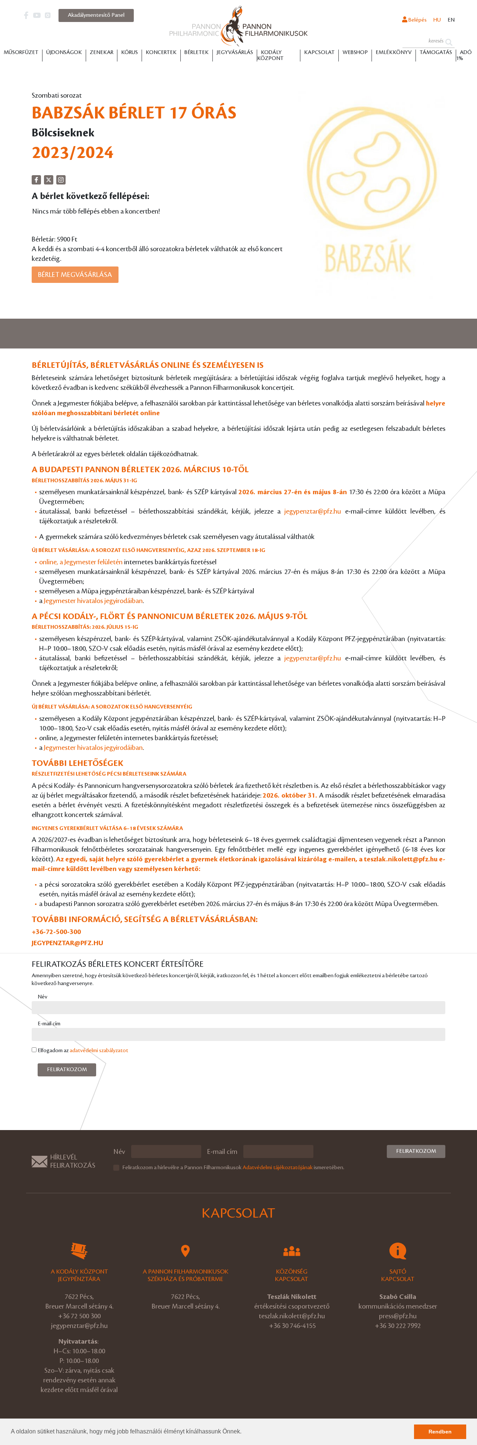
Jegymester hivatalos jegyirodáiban (93, 601)
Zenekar (101, 53)
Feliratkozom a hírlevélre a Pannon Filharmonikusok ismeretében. (233, 1168)
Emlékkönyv (394, 53)
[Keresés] (449, 41)
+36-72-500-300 (56, 932)
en (451, 20)
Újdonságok (64, 53)
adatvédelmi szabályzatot (99, 1051)
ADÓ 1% (464, 55)
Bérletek (196, 53)
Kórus (129, 53)
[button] (244, 1432)
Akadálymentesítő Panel (96, 15)
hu (437, 20)
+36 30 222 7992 (398, 1325)
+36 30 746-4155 (292, 1325)
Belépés (417, 20)
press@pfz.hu (398, 1316)
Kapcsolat (319, 53)
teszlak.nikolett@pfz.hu (400, 859)
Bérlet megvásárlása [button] (75, 274)
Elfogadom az (83, 1051)
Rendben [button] (440, 1432)
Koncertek (161, 53)
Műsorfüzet (21, 53)
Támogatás (436, 53)
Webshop (355, 53)
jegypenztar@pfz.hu (312, 511)
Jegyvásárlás (235, 53)
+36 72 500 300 (79, 1316)
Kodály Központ (270, 55)
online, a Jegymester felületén (81, 562)
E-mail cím (49, 1024)
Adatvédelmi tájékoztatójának (278, 1168)
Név (42, 997)
